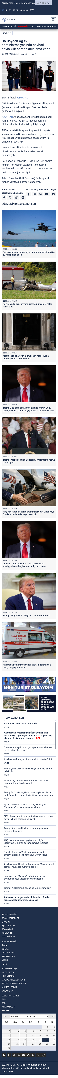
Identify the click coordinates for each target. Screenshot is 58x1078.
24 (9, 1044)
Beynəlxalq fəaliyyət (14, 983)
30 (54, 1044)
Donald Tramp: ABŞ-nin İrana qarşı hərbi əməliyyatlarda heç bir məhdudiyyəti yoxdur (24, 565)
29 (47, 1044)
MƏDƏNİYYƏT (8, 936)
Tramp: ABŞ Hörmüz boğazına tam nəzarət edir (26, 615)
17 (9, 1040)
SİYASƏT (6, 922)
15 (47, 1035)
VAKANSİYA (7, 991)
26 (24, 1044)
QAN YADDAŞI (8, 952)
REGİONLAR (7, 929)
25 (17, 1044)
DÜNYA (7, 32)
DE (14, 10)
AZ (3, 10)
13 (33, 1035)
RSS (3, 1003)
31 (9, 1048)
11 (18, 1035)
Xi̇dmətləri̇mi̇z (9, 987)
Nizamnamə (8, 976)
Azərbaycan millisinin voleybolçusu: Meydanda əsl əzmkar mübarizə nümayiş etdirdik (29, 865)
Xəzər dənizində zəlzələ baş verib (20, 723)
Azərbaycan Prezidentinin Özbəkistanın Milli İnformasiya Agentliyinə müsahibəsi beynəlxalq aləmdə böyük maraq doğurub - (28, 735)
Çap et (24, 54)
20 (33, 1040)
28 (40, 1044)
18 (17, 1040)
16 (54, 1035)
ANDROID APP (8, 1007)
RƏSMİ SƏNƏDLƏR (10, 918)
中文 (32, 10)
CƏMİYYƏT (7, 933)
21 (40, 1040)
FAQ (3, 999)
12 (24, 1035)
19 (24, 1040)
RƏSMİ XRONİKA (9, 914)
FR (17, 10)
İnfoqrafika (8, 956)
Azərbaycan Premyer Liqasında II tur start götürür (28, 759)
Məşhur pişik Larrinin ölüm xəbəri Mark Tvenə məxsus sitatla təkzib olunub (26, 357)
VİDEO (5, 960)
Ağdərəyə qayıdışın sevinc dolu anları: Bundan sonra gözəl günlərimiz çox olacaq (27, 898)
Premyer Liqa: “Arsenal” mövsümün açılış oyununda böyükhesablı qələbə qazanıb (24, 877)
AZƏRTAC (22, 97)
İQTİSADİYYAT (8, 925)
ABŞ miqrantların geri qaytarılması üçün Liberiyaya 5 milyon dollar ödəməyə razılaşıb (28, 513)
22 (47, 1040)
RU (6, 10)
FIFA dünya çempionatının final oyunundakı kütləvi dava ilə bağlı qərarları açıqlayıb (29, 817)
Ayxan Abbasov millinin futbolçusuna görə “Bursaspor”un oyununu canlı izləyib (25, 805)
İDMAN (5, 945)
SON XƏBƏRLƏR (14, 717)
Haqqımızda (8, 972)
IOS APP (5, 1010)
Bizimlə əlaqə (9, 968)
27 (33, 1044)
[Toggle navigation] (52, 20)
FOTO (4, 964)
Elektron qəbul (10, 995)
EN (10, 10)
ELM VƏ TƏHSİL (9, 941)
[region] (30, 813)
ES (20, 10)
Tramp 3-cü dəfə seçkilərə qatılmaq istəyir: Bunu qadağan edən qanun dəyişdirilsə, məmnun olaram (28, 409)
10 (9, 1035)
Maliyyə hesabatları (13, 980)
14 (40, 1035)
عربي (25, 10)
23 (54, 1040)
